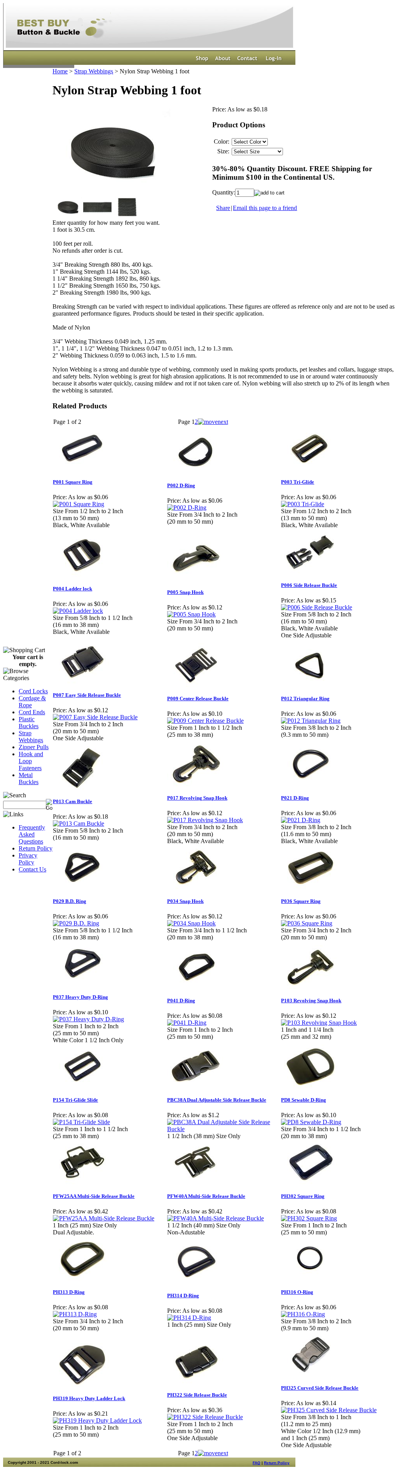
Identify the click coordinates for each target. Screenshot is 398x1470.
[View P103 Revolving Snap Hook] (319, 1022)
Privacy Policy (28, 859)
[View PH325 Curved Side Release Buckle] (329, 1410)
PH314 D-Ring (183, 1295)
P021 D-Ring (295, 798)
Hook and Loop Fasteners (31, 761)
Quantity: (223, 192)
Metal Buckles (28, 778)
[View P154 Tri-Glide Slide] (81, 1122)
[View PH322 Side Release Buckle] (205, 1417)
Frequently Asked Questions (32, 834)
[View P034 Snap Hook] (191, 923)
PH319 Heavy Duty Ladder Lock (89, 1398)
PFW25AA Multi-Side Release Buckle (93, 1196)
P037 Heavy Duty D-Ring (80, 997)
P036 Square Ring (301, 901)
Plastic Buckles (28, 722)
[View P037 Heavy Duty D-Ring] (88, 1019)
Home (60, 71)
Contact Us (32, 869)
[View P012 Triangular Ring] (310, 720)
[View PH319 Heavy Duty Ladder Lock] (97, 1420)
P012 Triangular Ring (305, 698)
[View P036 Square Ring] (306, 923)
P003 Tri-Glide (297, 482)
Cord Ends (32, 712)
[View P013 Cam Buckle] (78, 823)
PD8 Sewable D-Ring (303, 1100)
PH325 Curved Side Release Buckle (319, 1388)
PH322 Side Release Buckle (197, 1395)
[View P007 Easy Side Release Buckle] (95, 717)
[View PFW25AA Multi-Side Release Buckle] (103, 1218)
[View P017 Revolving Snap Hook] (205, 820)
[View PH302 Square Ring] (309, 1218)
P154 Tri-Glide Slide (75, 1100)
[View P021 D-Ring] (300, 820)
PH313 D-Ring (69, 1292)
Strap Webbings (31, 736)
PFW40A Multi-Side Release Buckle (206, 1196)
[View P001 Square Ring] (78, 504)
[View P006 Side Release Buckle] (316, 607)
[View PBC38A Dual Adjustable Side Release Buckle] (224, 1129)
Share (223, 208)
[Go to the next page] (213, 421)
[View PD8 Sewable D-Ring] (311, 1122)
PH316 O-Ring (297, 1292)
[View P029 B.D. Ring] (76, 923)
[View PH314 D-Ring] (189, 1317)
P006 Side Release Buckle (309, 585)
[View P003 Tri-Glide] (302, 504)
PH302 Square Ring (303, 1196)
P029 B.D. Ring (69, 901)
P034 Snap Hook (185, 901)
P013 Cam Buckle (72, 801)
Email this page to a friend (265, 208)
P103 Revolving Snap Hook (311, 1000)
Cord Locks (33, 691)
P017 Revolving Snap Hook (197, 798)
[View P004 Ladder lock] (78, 610)
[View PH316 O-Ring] (303, 1314)
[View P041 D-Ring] (186, 1022)
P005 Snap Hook (185, 592)
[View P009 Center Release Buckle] (205, 720)
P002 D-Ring (181, 485)
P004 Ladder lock (72, 589)
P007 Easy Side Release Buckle (87, 695)
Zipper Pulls (34, 747)
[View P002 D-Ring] (186, 507)
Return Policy (35, 848)
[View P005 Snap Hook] (191, 614)
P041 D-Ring (181, 1000)
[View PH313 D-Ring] (75, 1314)
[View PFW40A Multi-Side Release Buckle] (215, 1218)
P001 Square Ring (73, 482)
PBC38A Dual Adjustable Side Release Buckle (216, 1100)
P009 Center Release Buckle (198, 698)
